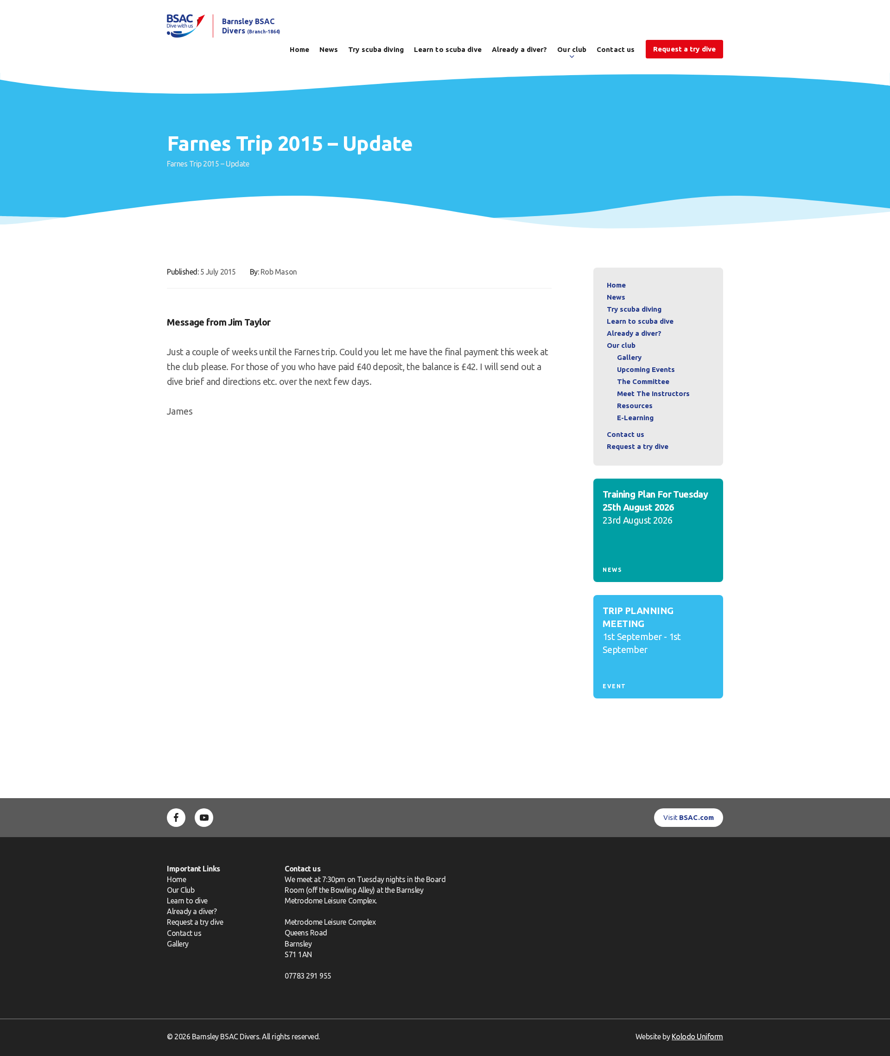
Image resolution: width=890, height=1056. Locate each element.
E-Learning (635, 418)
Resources (635, 406)
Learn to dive (187, 900)
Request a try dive (195, 922)
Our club (571, 49)
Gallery (629, 357)
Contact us (616, 49)
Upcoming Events (646, 369)
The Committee (643, 381)
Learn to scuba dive (448, 49)
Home (299, 49)
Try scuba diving (376, 49)
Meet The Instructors (653, 393)
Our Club (180, 890)
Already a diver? (519, 49)
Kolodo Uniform (697, 1036)
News (328, 49)
